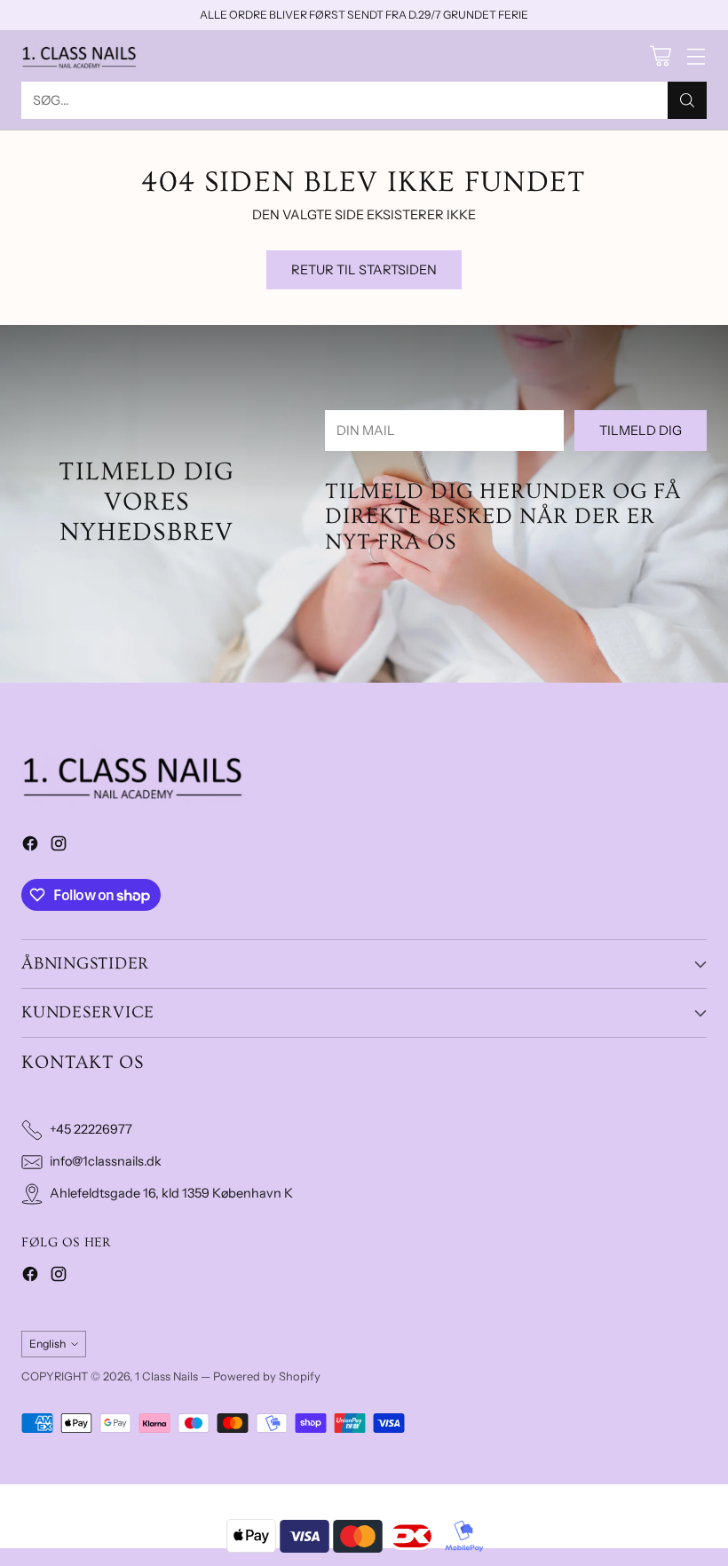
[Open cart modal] (660, 55)
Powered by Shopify (266, 1376)
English (47, 1343)
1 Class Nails (166, 1376)
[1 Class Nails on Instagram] (58, 846)
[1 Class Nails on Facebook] (30, 846)
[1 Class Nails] (79, 56)
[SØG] (687, 100)
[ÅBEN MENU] (695, 55)
